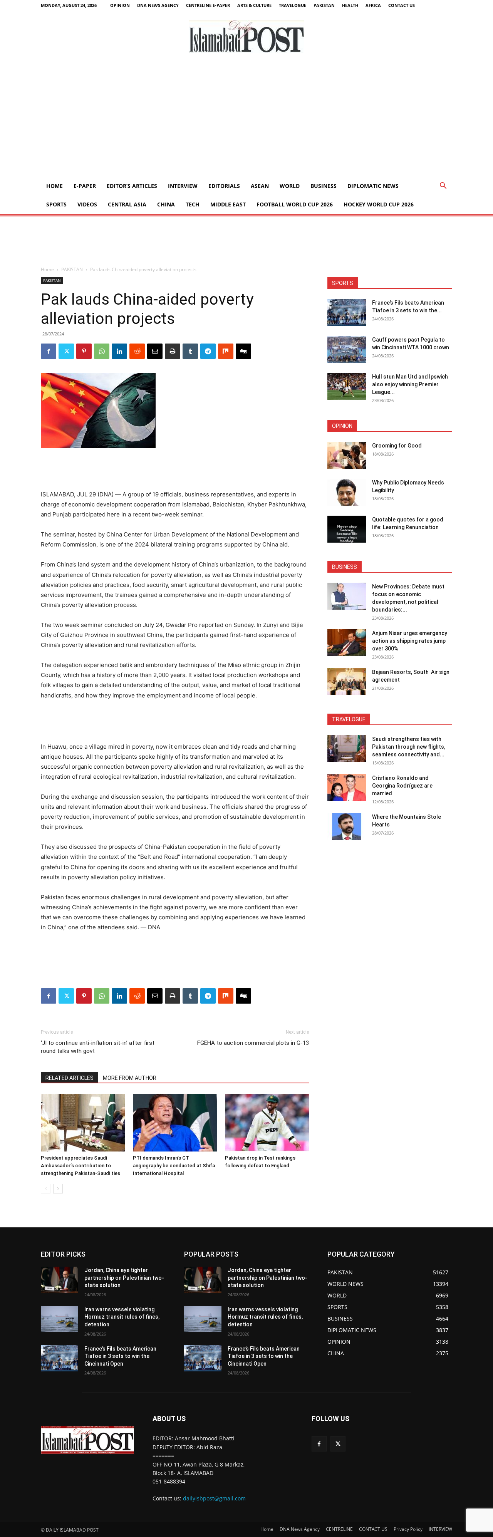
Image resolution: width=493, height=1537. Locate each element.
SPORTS (56, 204)
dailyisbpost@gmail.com (214, 1498)
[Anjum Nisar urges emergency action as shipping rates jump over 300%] (346, 642)
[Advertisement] (246, 119)
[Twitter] (66, 351)
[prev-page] (45, 1188)
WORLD (290, 185)
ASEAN (260, 185)
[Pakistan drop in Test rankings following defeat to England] (267, 1122)
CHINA (166, 204)
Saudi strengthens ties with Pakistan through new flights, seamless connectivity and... (408, 747)
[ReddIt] (137, 351)
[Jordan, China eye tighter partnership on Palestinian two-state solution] (59, 1280)
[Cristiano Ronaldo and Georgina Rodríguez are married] (346, 787)
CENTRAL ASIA (127, 204)
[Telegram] (208, 351)
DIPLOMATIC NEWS (373, 185)
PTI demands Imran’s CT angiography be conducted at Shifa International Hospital (174, 1165)
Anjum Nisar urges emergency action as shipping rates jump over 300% (409, 641)
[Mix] (225, 351)
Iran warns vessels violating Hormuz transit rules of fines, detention (121, 1316)
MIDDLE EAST (228, 204)
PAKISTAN (324, 5)
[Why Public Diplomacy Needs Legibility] (346, 492)
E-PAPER (85, 185)
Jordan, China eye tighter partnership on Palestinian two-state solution (124, 1277)
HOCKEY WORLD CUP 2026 (379, 204)
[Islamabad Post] (246, 36)
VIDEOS (87, 204)
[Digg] (243, 351)
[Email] (155, 351)
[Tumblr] (190, 351)
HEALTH (350, 5)
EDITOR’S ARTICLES (132, 185)
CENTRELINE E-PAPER (208, 5)
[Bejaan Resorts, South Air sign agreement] (346, 681)
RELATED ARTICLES (69, 1078)
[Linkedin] (119, 351)
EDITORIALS (224, 185)
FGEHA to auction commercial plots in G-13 (253, 1042)
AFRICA (373, 5)
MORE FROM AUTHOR (129, 1078)
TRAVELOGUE (292, 5)
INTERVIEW (183, 185)
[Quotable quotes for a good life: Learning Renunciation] (346, 529)
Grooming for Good (397, 445)
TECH (193, 204)
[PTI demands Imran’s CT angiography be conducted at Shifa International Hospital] (175, 1122)
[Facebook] (48, 351)
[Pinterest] (84, 351)
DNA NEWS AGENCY (158, 5)
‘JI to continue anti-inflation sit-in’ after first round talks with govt (97, 1046)
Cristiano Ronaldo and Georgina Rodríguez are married (402, 785)
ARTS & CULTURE (254, 5)
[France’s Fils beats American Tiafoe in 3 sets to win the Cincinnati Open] (346, 312)
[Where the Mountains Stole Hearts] (346, 826)
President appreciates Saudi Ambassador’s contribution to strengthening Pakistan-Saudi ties (80, 1165)
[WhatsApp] (101, 351)
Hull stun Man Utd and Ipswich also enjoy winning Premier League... (410, 384)
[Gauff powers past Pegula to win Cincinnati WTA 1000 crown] (346, 349)
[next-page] (58, 1188)
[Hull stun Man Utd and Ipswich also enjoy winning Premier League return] (346, 386)
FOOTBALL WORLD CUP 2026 (295, 204)
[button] (443, 186)
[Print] (172, 351)
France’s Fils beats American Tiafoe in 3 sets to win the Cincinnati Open (120, 1356)
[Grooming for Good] (346, 455)
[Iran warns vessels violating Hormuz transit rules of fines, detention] (59, 1319)
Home (54, 185)
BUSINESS (323, 185)
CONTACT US (401, 5)
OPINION (120, 5)
